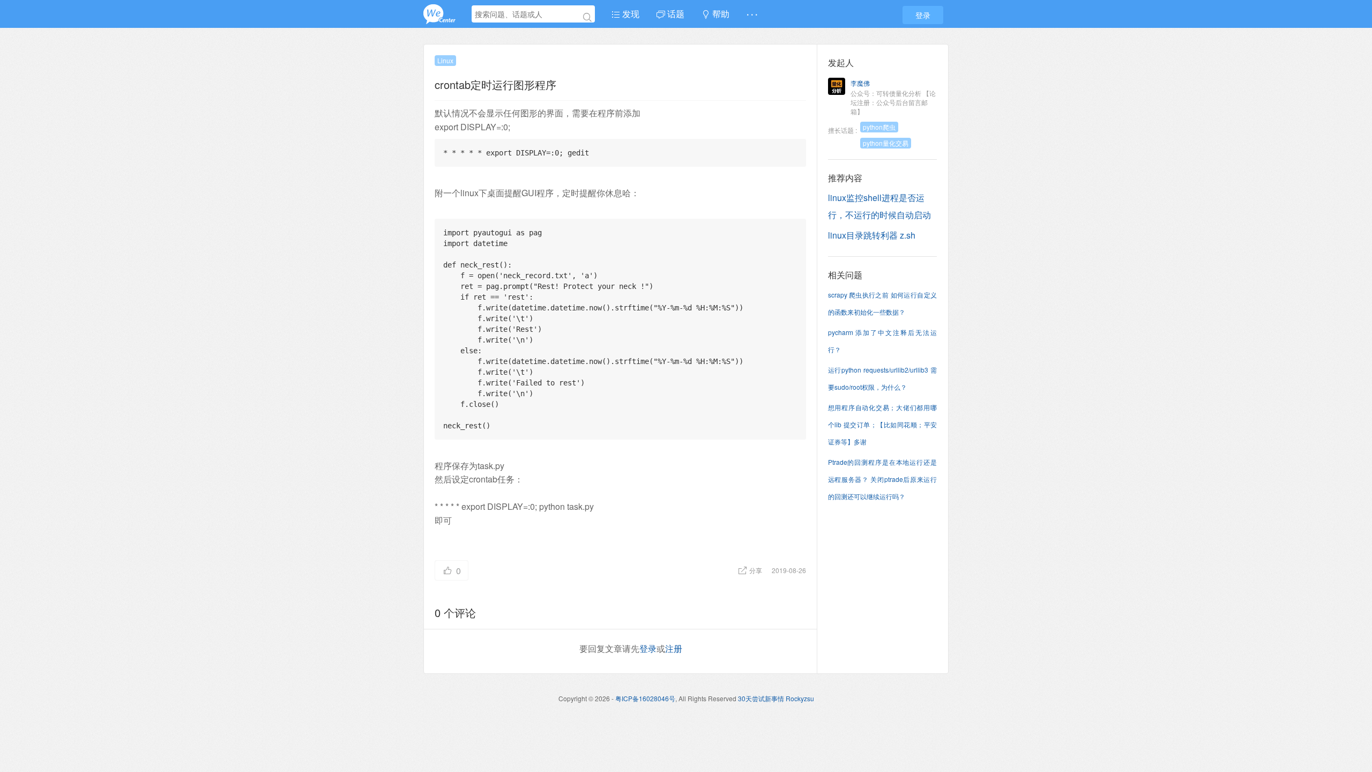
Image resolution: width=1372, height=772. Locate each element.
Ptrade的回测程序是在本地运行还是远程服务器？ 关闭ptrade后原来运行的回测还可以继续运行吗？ (882, 479)
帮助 (719, 14)
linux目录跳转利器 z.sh (871, 235)
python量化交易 (885, 142)
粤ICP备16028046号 (645, 698)
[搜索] (587, 17)
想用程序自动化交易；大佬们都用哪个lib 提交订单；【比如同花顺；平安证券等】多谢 (882, 424)
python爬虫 (879, 126)
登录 (922, 15)
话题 (674, 14)
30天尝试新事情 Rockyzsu (776, 698)
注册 (673, 648)
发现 (629, 14)
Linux (445, 60)
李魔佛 (860, 82)
